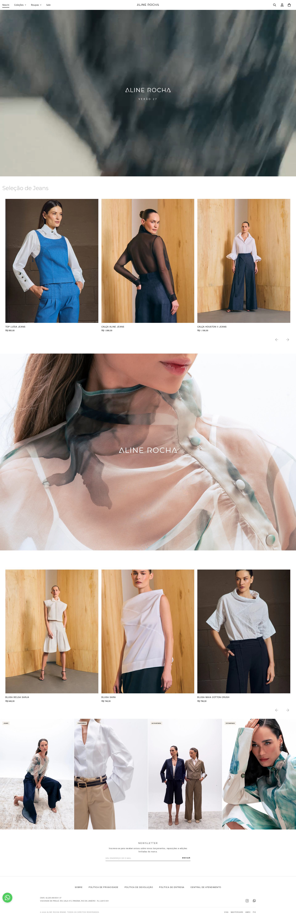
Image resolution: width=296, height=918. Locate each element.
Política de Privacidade (103, 887)
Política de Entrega (171, 887)
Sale (48, 4)
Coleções (19, 4)
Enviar (186, 858)
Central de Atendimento (206, 887)
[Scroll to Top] (290, 901)
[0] (289, 4)
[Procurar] (275, 5)
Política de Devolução (139, 887)
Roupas (35, 4)
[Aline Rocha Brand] (148, 5)
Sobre (79, 887)
